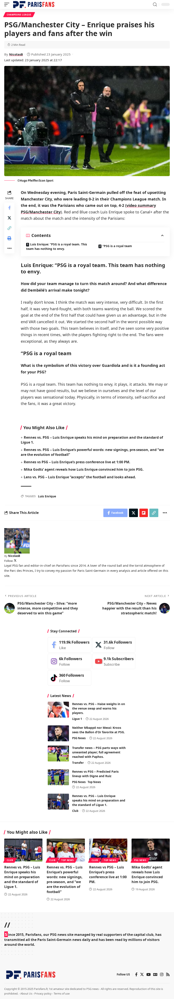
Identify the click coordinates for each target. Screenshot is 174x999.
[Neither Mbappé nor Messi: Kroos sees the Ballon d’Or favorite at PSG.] (58, 733)
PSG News (79, 738)
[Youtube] (113, 661)
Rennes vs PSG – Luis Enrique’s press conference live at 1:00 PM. (77, 462)
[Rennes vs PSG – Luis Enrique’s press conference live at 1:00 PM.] (108, 850)
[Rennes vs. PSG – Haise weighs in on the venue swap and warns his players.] (58, 710)
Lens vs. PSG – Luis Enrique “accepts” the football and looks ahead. (80, 477)
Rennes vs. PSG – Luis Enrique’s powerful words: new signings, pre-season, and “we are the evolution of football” (65, 879)
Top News (94, 782)
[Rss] (168, 974)
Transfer (78, 763)
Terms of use (62, 993)
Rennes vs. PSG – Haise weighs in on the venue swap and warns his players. (98, 708)
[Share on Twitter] (9, 218)
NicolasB (16, 54)
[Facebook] (69, 645)
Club (75, 811)
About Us (26, 993)
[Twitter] (15, 561)
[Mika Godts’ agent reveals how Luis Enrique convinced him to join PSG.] (151, 850)
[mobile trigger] (7, 4)
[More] (9, 248)
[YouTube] (148, 974)
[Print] (9, 238)
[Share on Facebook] (9, 208)
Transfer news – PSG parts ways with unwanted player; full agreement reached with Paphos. (99, 752)
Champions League (19, 14)
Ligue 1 (77, 719)
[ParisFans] (33, 4)
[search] (155, 4)
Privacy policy (43, 993)
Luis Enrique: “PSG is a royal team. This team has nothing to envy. (56, 246)
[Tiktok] (69, 678)
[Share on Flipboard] (143, 513)
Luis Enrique (47, 496)
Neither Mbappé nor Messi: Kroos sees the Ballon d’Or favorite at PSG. (98, 730)
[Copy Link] (9, 228)
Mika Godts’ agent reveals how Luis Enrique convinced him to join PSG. (84, 469)
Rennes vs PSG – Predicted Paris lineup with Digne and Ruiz (95, 773)
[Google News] (155, 974)
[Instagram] (69, 661)
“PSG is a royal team (117, 246)
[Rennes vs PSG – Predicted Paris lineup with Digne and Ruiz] (58, 777)
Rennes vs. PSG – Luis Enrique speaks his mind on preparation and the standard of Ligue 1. (98, 800)
